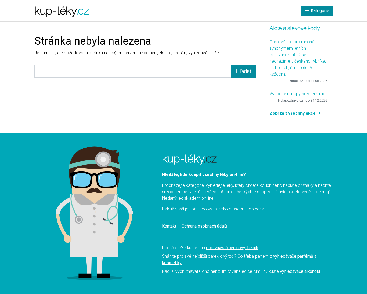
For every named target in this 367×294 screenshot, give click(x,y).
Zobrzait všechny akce (293, 113)
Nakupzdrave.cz (290, 100)
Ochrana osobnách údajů (204, 226)
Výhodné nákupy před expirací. (298, 93)
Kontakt (169, 226)
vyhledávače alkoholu (300, 271)
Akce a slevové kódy (294, 28)
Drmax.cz (296, 81)
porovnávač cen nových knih (232, 247)
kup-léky (61, 10)
